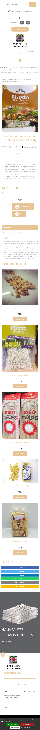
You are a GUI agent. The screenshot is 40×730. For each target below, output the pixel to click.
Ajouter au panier (25, 206)
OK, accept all (13, 724)
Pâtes (22, 188)
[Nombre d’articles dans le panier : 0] (20, 53)
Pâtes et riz (11, 79)
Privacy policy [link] (25, 727)
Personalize (15, 727)
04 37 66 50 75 (22, 684)
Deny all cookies (27, 724)
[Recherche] (32, 4)
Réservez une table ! (21, 29)
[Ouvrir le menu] (20, 60)
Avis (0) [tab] (5, 238)
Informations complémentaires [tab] (13, 233)
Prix (3, 193)
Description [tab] (7, 227)
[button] (34, 88)
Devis (21, 213)
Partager (22, 568)
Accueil (4, 79)
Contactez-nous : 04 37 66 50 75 (22, 11)
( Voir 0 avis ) (14, 147)
